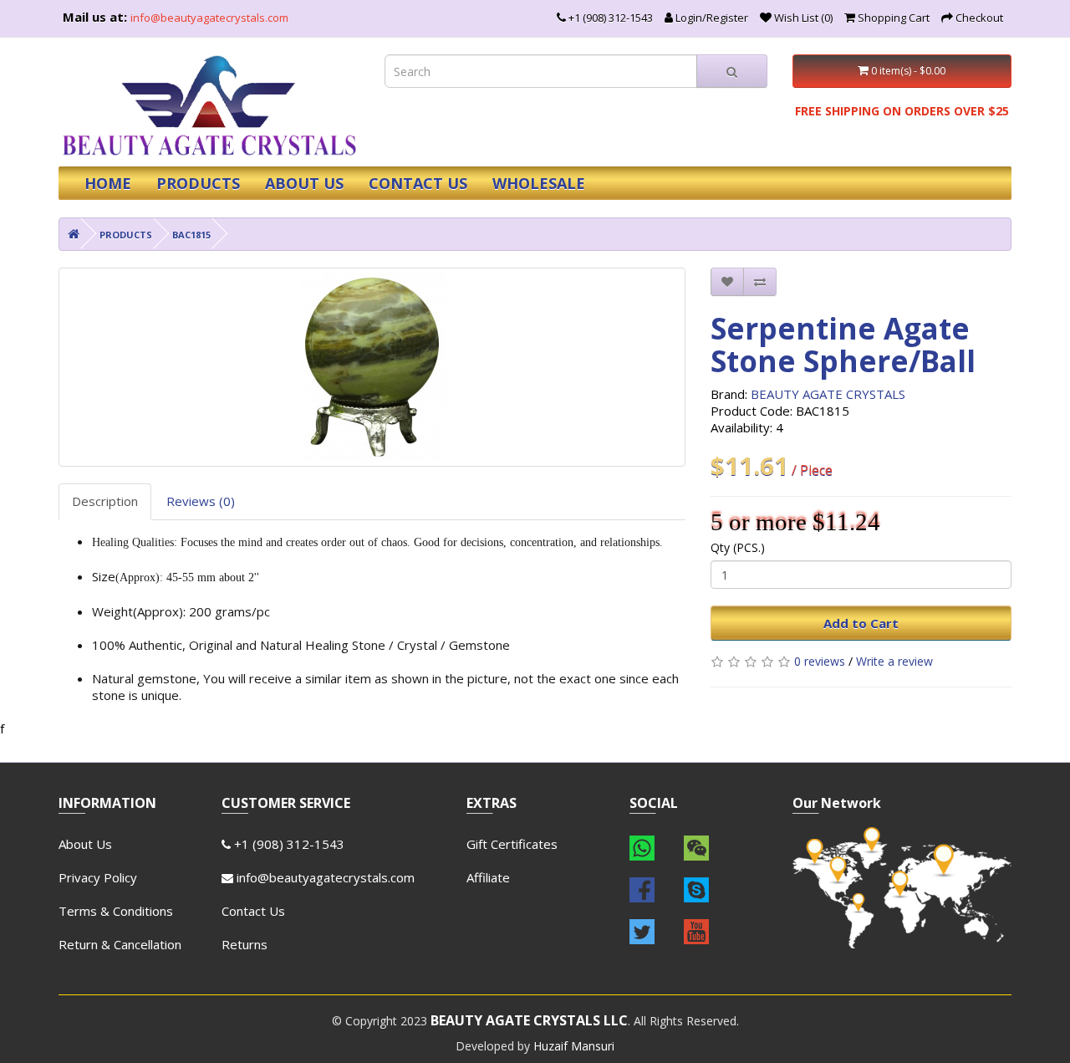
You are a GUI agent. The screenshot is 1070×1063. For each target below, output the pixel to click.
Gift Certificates (512, 844)
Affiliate (488, 877)
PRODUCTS (198, 183)
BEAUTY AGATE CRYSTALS (828, 394)
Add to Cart (861, 623)
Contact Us (253, 910)
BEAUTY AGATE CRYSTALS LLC (529, 1020)
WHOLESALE (538, 183)
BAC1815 (191, 234)
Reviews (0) (200, 501)
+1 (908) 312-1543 (287, 844)
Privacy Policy (98, 877)
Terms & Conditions (116, 910)
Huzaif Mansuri (573, 1046)
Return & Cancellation (120, 944)
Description (105, 501)
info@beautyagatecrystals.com (209, 17)
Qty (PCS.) (738, 547)
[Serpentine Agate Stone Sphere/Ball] (372, 367)
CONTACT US (418, 183)
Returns (245, 944)
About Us (85, 844)
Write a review (894, 661)
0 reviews (819, 661)
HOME (107, 183)
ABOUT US (304, 183)
